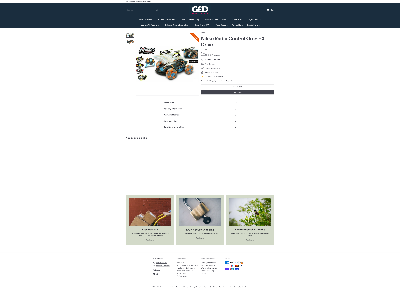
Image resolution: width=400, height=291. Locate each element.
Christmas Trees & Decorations (177, 25)
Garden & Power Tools (167, 20)
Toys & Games (254, 20)
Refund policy (182, 276)
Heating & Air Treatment (149, 25)
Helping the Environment (186, 268)
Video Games (221, 25)
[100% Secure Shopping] (200, 212)
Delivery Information (208, 263)
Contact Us (205, 273)
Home (203, 33)
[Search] (156, 10)
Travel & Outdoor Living (190, 20)
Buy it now (238, 92)
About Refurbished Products (187, 265)
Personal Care (237, 25)
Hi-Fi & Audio (237, 20)
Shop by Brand (252, 25)
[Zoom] (167, 64)
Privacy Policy (182, 273)
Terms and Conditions (185, 271)
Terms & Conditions (210, 287)
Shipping (213, 81)
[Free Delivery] (150, 212)
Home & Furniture (146, 20)
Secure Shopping (207, 271)
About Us (180, 263)
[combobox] (142, 10)
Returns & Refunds (208, 265)
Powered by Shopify (240, 287)
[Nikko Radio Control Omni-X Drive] (137, 159)
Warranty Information (209, 268)
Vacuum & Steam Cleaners (215, 20)
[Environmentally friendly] (250, 212)
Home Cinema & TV (202, 25)
